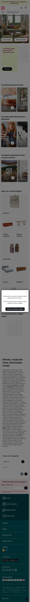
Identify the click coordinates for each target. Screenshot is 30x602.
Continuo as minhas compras (15, 309)
